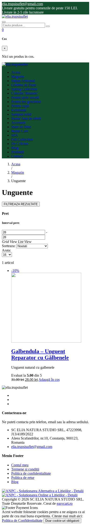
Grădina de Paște (23, 85)
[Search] (48, 26)
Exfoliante (18, 110)
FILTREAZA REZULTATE (21, 204)
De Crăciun (19, 144)
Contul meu (19, 465)
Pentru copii (20, 106)
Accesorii (18, 123)
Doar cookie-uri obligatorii (62, 520)
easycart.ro (65, 503)
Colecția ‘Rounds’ (24, 93)
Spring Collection (24, 89)
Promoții (17, 152)
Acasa (15, 72)
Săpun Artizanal (23, 81)
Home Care (19, 131)
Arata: (6, 250)
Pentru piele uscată (25, 97)
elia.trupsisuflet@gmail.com (31, 447)
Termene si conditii (25, 469)
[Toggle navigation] (4, 22)
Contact (17, 156)
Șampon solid (21, 114)
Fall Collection (22, 139)
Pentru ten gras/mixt (26, 102)
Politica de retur (22, 478)
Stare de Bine (21, 127)
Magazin (17, 76)
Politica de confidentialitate (31, 473)
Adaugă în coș (49, 380)
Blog (14, 148)
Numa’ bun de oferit (26, 118)
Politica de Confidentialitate (22, 520)
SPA (14, 135)
